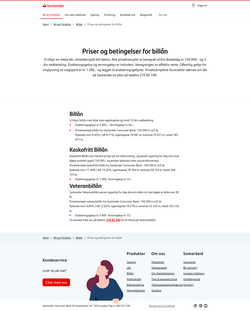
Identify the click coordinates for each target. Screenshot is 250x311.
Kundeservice (127, 15)
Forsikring (109, 15)
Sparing (94, 15)
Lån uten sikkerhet (75, 15)
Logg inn (202, 5)
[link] (45, 5)
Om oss (163, 15)
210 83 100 (113, 220)
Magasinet (146, 15)
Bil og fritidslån (51, 15)
